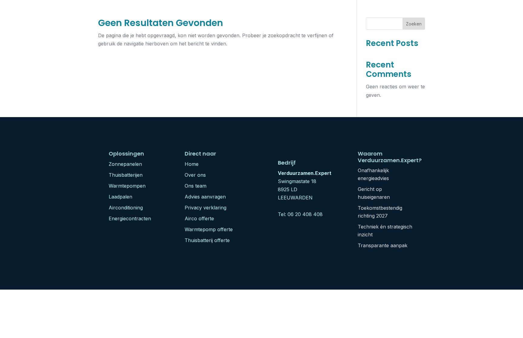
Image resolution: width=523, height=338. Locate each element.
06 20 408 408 (305, 214)
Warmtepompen (127, 186)
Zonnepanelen (125, 164)
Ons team (195, 186)
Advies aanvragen (205, 197)
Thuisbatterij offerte (207, 240)
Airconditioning (126, 208)
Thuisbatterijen (126, 175)
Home (192, 164)
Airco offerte (199, 218)
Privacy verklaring (205, 208)
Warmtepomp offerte (209, 229)
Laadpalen (120, 197)
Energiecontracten (130, 218)
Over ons (195, 175)
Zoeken (414, 23)
